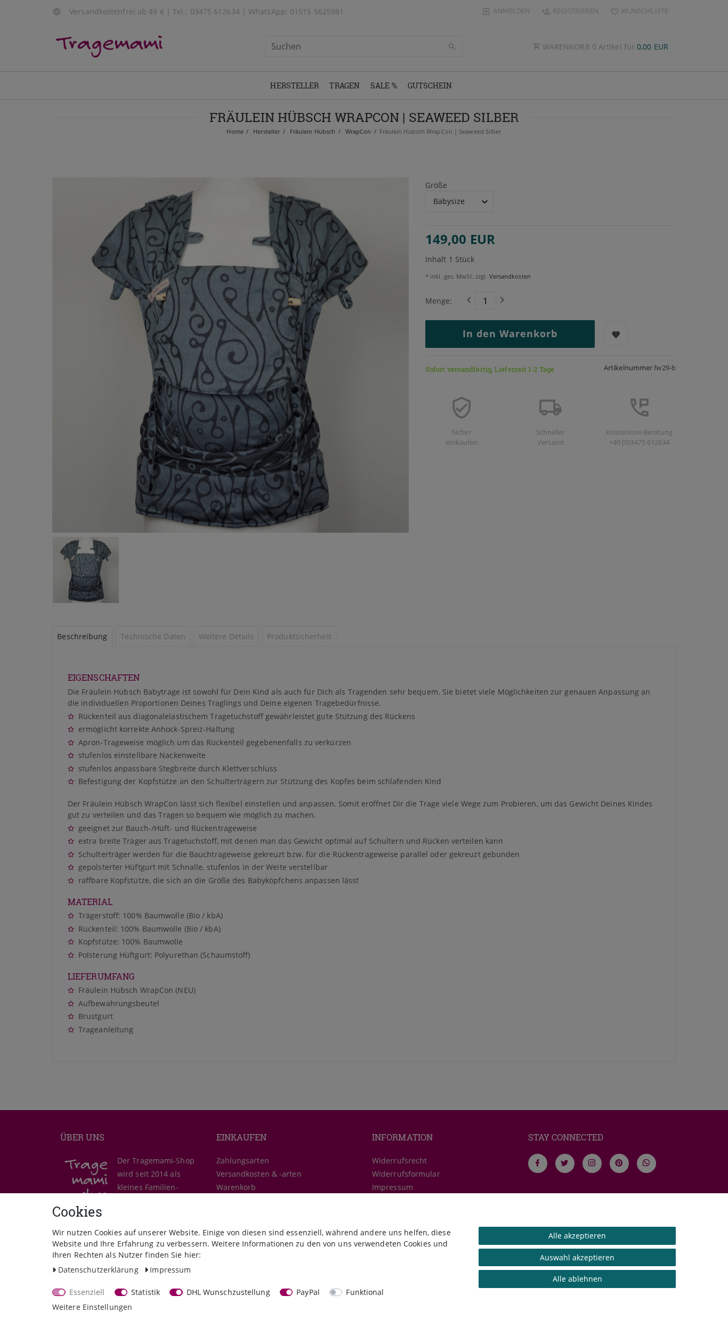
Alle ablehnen (577, 1279)
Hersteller (294, 85)
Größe (436, 185)
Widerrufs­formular (406, 1174)
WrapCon (357, 131)
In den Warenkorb (510, 333)
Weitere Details (226, 636)
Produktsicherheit (299, 636)
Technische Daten (152, 636)
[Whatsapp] (646, 1163)
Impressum (392, 1187)
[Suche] (452, 47)
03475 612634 (215, 11)
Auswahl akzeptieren (577, 1257)
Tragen (344, 85)
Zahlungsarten (242, 1160)
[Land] (58, 10)
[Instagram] (592, 1163)
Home (235, 131)
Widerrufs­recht (399, 1160)
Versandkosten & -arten (259, 1174)
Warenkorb (236, 1187)
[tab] (82, 636)
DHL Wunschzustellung (228, 1292)
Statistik (145, 1292)
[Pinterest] (619, 1163)
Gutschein (430, 85)
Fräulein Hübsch (312, 131)
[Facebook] (537, 1163)
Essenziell (87, 1292)
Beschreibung (82, 636)
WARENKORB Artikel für (604, 47)
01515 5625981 (317, 11)
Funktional (365, 1292)
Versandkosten (508, 276)
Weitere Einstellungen (92, 1307)
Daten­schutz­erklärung (99, 1270)
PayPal (308, 1292)
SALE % (383, 85)
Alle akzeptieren (577, 1236)
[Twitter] (565, 1163)
